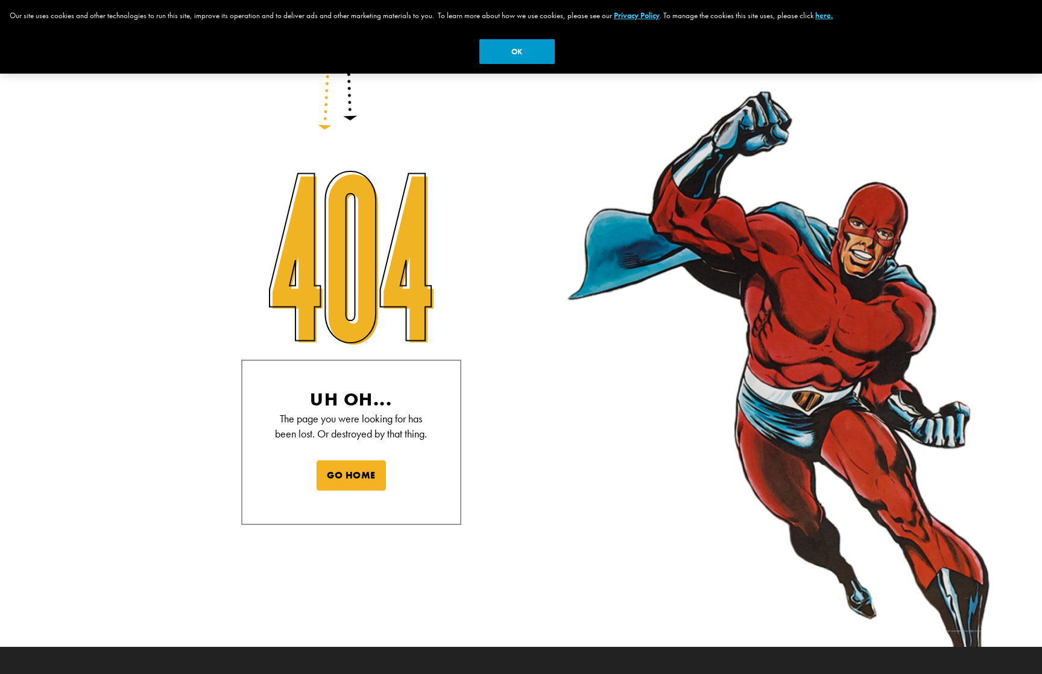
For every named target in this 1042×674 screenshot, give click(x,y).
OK (516, 51)
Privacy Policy (637, 15)
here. (824, 15)
